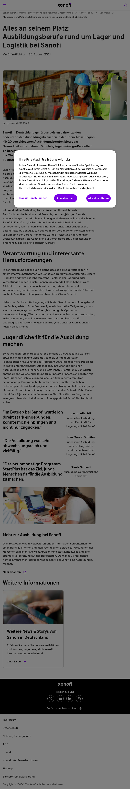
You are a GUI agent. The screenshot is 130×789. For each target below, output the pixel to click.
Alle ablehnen (65, 198)
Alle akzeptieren (98, 198)
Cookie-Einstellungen (33, 198)
